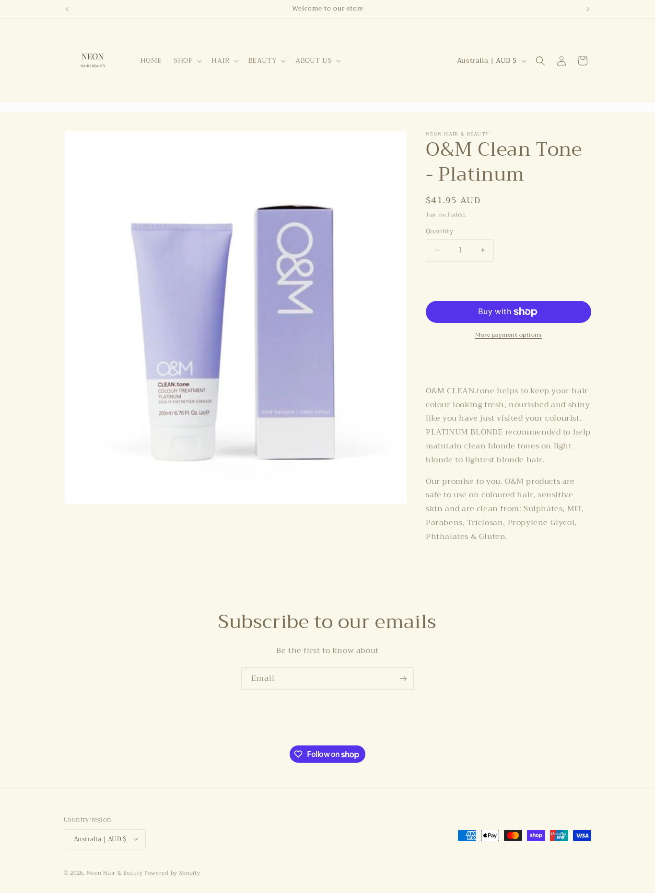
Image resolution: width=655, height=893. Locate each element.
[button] (187, 60)
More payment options (508, 335)
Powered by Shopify (172, 872)
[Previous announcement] (67, 9)
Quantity (439, 231)
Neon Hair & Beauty (115, 872)
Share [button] (446, 361)
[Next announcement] (587, 9)
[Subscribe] (402, 678)
